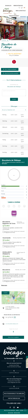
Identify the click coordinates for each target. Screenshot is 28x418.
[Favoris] (19, 7)
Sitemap (22, 410)
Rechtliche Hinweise (9, 410)
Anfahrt (5, 292)
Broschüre (17, 412)
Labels (17, 410)
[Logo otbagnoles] (14, 352)
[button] (22, 8)
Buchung (10, 412)
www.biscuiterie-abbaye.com (12, 323)
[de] (24, 8)
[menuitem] (8, 5)
